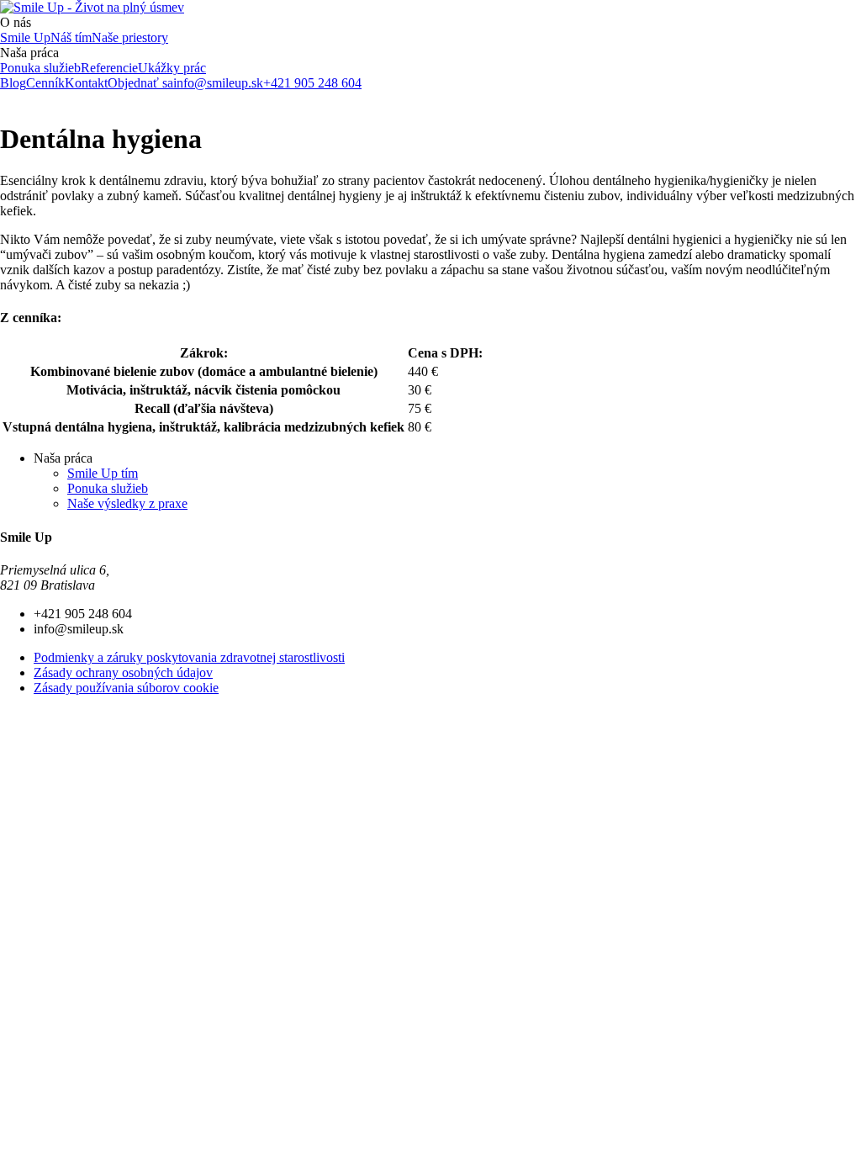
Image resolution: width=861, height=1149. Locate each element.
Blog (13, 83)
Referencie (109, 68)
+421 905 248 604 (312, 83)
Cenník (45, 83)
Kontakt (86, 83)
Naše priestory (130, 37)
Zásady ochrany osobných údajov (123, 672)
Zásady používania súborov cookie (126, 687)
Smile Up (25, 37)
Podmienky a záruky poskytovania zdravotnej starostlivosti (189, 657)
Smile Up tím (102, 473)
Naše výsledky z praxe (127, 503)
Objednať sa (140, 83)
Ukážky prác (172, 68)
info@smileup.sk (218, 83)
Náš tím (71, 37)
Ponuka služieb (40, 68)
